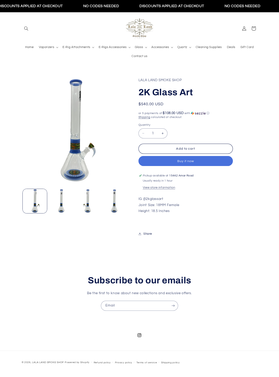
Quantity (144, 124)
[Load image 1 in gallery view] (35, 201)
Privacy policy (123, 362)
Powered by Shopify (77, 362)
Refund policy (102, 362)
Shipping (144, 117)
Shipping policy (170, 362)
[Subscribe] (173, 306)
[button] (26, 28)
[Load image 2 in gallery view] (61, 201)
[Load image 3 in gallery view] (88, 201)
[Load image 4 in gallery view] (114, 201)
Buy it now (185, 161)
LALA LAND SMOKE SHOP (48, 362)
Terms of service (146, 362)
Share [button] (147, 233)
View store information (159, 187)
